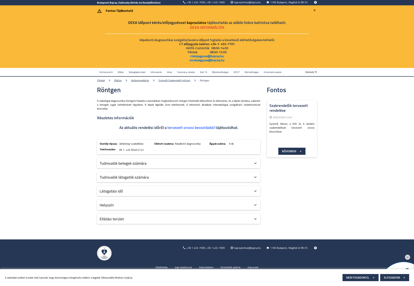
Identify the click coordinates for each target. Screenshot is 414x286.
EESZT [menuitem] (237, 72)
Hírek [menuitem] (169, 72)
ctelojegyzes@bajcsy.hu (207, 56)
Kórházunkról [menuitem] (106, 72)
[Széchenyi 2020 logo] (407, 257)
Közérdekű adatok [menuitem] (273, 72)
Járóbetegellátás (140, 80)
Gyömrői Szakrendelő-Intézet (174, 80)
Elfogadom (392, 277)
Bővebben (289, 151)
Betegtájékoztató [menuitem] (137, 72)
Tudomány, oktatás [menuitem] (186, 72)
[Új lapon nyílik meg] (315, 2)
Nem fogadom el (357, 277)
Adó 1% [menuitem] (203, 72)
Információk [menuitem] (156, 72)
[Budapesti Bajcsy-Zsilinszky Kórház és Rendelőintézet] (104, 253)
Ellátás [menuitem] (121, 72)
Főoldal (101, 80)
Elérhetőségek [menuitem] (252, 72)
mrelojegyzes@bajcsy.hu (207, 60)
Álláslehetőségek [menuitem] (220, 72)
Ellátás (118, 80)
